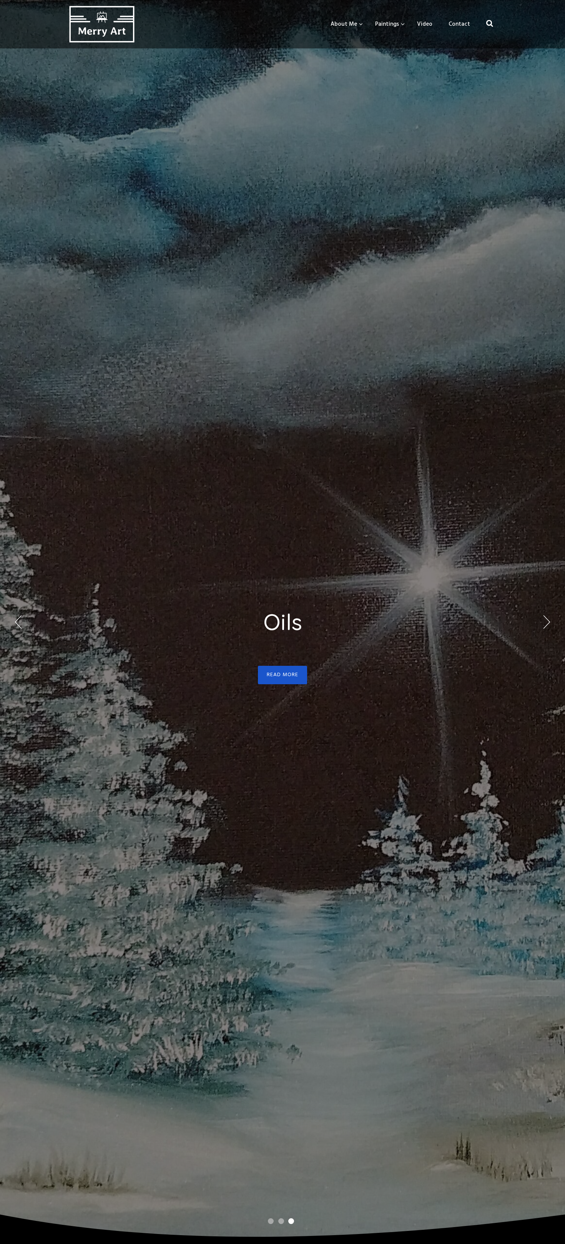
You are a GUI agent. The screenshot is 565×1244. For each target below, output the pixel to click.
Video (424, 24)
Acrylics (283, 622)
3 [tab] (294, 1220)
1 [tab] (274, 1220)
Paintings (387, 24)
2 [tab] (283, 1220)
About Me (344, 24)
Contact (459, 24)
